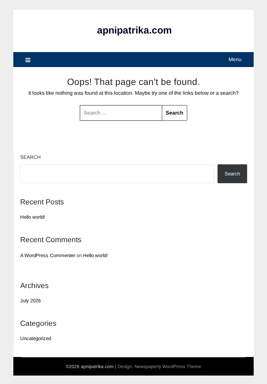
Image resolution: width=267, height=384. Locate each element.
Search (30, 157)
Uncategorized (35, 338)
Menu (235, 59)
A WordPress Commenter (47, 255)
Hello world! (32, 217)
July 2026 (30, 300)
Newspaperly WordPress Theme (167, 366)
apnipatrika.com (134, 30)
